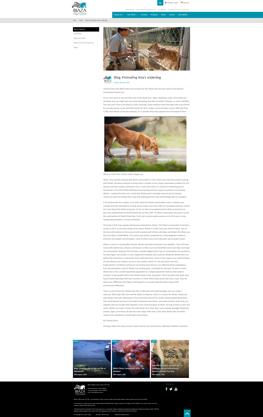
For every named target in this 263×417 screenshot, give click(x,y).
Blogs (76, 47)
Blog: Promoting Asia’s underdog (96, 20)
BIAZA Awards (129, 10)
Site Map (98, 414)
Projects (154, 15)
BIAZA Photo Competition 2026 (146, 10)
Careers (144, 15)
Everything (77, 34)
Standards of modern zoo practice (178, 10)
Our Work (131, 15)
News (163, 15)
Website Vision (125, 414)
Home (75, 20)
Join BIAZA (182, 15)
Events (172, 15)
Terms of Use (105, 414)
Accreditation (162, 10)
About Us (118, 15)
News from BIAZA (80, 38)
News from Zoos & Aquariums (84, 43)
